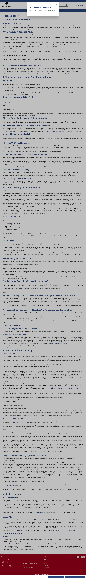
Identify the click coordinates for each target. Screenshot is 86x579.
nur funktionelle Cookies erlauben (55, 577)
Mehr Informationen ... (37, 577)
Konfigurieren (68, 577)
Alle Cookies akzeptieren (78, 577)
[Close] (56, 4)
